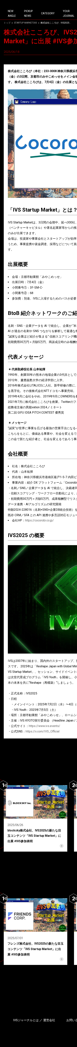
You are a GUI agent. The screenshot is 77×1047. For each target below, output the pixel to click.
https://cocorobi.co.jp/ (39, 520)
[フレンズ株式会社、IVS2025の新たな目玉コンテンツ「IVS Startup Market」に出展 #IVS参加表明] (35, 931)
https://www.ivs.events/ (44, 726)
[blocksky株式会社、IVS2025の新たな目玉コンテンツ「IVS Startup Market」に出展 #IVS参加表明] (35, 818)
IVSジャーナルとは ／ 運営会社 (34, 1020)
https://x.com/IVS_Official (42, 731)
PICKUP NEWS (28, 13)
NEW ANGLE (12, 13)
